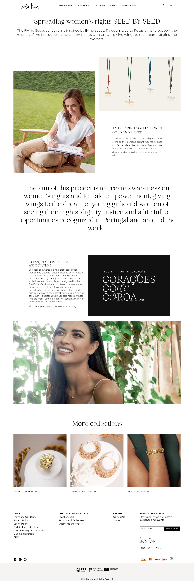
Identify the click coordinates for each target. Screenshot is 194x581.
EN (157, 548)
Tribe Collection (81, 491)
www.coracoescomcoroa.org (62, 306)
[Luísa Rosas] (29, 5)
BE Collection (136, 491)
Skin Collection (23, 491)
